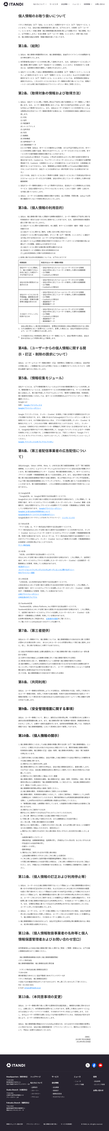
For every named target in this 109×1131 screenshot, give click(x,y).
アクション (35, 1097)
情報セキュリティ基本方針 (14, 1124)
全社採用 (97, 1081)
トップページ (35, 1076)
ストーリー (35, 1090)
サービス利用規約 (66, 1124)
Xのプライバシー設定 (26, 572)
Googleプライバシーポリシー (29, 408)
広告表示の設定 (52, 618)
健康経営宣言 (57, 1094)
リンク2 (72, 517)
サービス (55, 1076)
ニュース (78, 1081)
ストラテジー (36, 1094)
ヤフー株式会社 (24, 545)
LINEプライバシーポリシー (28, 594)
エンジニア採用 (99, 1084)
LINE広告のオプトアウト (27, 597)
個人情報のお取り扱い (50, 1124)
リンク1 (65, 517)
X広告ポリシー (23, 566)
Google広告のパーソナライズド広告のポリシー (36, 514)
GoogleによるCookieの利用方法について (34, 511)
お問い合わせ (98, 1090)
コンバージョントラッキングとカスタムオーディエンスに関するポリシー (46, 569)
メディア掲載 (79, 1084)
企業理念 (34, 1087)
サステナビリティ (59, 1097)
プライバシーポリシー (33, 1124)
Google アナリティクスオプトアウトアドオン (35, 441)
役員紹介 (56, 1090)
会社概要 (56, 1087)
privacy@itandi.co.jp (32, 987)
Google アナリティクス (33, 405)
